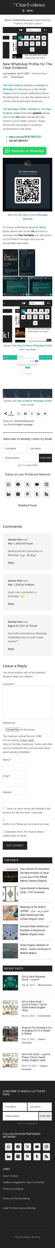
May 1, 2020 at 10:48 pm (21, 584)
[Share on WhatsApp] (19, 414)
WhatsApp (8, 89)
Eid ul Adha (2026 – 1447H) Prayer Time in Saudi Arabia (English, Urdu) (34, 1006)
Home (7, 20)
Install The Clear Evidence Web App (19, 1208)
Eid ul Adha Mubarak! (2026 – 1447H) (34, 978)
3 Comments (17, 77)
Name (7, 759)
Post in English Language (21, 424)
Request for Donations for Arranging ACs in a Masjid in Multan (37, 1030)
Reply (11, 562)
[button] (10, 262)
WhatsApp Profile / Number (22, 109)
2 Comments (44, 1016)
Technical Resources (23, 20)
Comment (9, 684)
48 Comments (45, 985)
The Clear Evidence (13, 85)
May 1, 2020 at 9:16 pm (20, 543)
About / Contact (10, 1176)
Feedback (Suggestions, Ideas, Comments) (23, 1182)
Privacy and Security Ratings (16, 1198)
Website (7, 792)
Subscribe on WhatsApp (27, 151)
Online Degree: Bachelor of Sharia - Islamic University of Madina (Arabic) (35, 949)
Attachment (9, 722)
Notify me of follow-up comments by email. (26, 824)
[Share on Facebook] (25, 414)
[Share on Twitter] (32, 414)
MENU (29, 10)
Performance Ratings (13, 1189)
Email (6, 776)
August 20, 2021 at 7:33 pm (22, 625)
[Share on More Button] (45, 414)
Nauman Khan (15, 539)
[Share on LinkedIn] (38, 414)
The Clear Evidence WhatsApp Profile (31, 345)
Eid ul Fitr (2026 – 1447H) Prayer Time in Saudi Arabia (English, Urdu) (36, 1057)
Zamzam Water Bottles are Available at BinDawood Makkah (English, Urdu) (34, 930)
